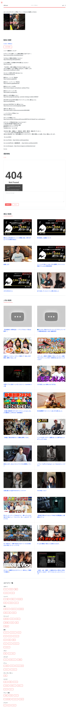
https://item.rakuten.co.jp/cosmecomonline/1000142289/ (17, 110)
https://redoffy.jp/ (8, 114)
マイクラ (12, 665)
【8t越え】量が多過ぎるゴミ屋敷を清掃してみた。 (17, 437)
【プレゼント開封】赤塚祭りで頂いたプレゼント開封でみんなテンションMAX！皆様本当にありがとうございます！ (51, 358)
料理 (5, 653)
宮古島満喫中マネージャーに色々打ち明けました (49, 411)
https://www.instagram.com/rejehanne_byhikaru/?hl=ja (16, 87)
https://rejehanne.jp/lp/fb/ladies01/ (11, 83)
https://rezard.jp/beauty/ (9, 101)
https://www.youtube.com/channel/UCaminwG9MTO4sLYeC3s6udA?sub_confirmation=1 (24, 119)
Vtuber (21, 699)
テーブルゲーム (14, 669)
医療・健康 (6, 626)
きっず (6, 689)
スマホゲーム (6, 669)
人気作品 (6, 695)
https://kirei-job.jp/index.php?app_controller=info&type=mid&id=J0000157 (21, 96)
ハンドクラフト (7, 647)
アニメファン (15, 699)
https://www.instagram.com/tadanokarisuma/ (24, 146)
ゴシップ (16, 695)
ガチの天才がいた (8, 291)
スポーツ (16, 602)
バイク (10, 643)
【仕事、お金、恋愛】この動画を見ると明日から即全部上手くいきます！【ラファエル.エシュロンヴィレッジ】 (51, 572)
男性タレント (13, 685)
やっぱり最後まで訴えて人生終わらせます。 (48, 543)
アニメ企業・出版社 (7, 699)
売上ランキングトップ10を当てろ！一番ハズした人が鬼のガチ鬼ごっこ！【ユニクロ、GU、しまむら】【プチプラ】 (18, 517)
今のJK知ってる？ (42, 490)
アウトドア (6, 632)
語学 (12, 622)
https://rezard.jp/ (7, 64)
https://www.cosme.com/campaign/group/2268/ (15, 105)
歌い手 (14, 612)
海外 (5, 602)
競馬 (5, 675)
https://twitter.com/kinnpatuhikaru (21, 140)
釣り (19, 632)
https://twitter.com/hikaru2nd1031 (30, 143)
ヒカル (5, 157)
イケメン (6, 659)
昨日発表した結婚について (44, 238)
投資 (16, 622)
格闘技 (16, 589)
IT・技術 (10, 602)
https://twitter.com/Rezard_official (11, 70)
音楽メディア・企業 (7, 612)
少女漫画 (19, 659)
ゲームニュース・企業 (19, 665)
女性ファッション (12, 659)
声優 (11, 695)
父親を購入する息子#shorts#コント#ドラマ (15, 490)
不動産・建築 (6, 622)
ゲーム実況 (6, 665)
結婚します (6, 264)
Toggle (2, 2)
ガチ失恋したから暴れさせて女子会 (46, 384)
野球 (11, 589)
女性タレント (20, 685)
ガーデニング (16, 643)
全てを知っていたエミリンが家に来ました (48, 291)
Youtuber (6, 685)
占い (5, 643)
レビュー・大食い (11, 653)
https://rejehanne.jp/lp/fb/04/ (10, 79)
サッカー (6, 589)
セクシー (11, 689)
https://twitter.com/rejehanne (10, 92)
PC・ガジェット (13, 632)
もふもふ (14, 705)
